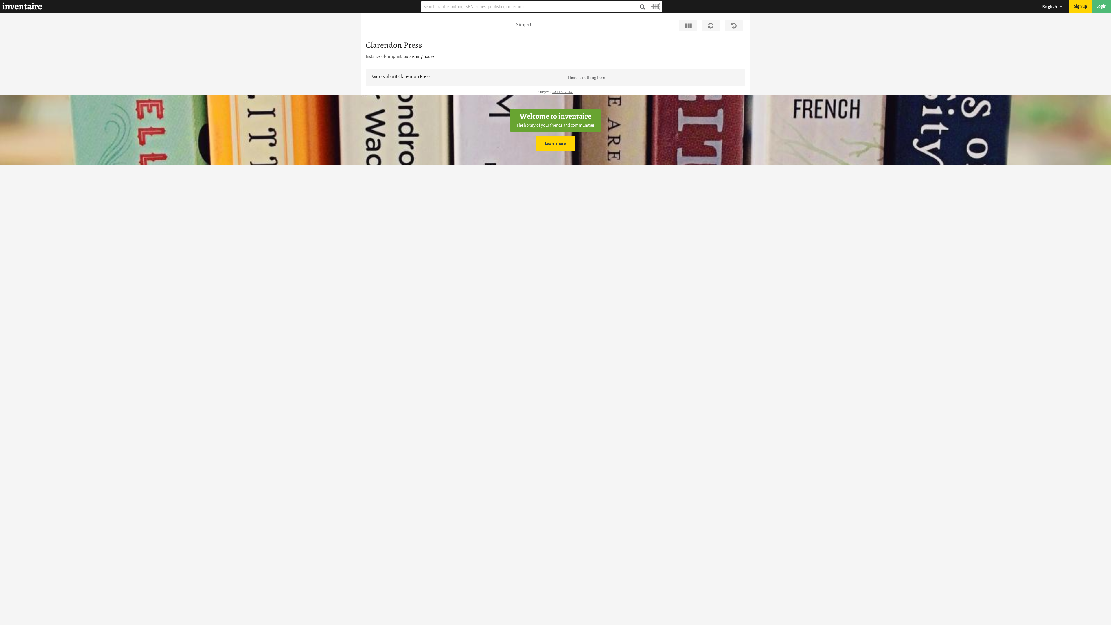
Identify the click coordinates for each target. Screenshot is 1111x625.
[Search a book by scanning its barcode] (655, 6)
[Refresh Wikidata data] (711, 25)
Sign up (1080, 6)
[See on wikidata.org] (688, 25)
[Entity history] (734, 25)
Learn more (555, 143)
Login (1101, 6)
